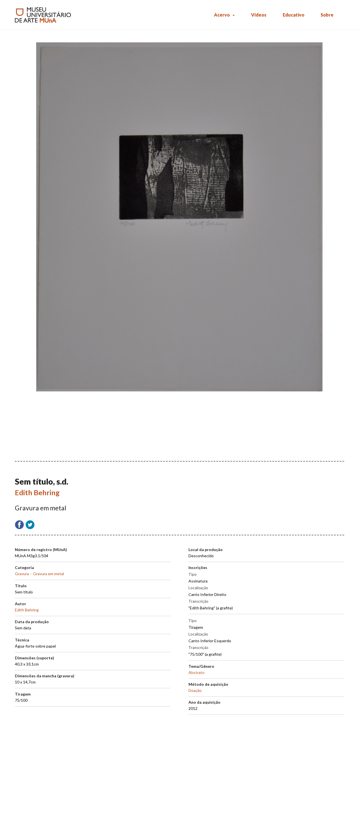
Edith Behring (37, 492)
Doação (195, 690)
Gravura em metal (48, 573)
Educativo (293, 14)
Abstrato (196, 672)
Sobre (327, 14)
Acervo (222, 14)
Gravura (22, 573)
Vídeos (258, 14)
